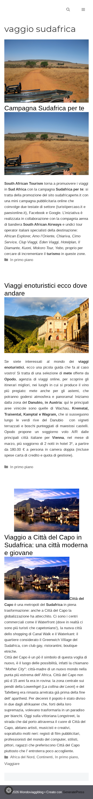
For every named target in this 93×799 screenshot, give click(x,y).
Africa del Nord (22, 757)
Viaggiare (11, 764)
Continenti (45, 757)
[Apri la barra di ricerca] (68, 9)
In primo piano (21, 260)
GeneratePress (73, 792)
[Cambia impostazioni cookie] (8, 790)
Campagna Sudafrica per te (44, 108)
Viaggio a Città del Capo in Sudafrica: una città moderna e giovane (46, 545)
